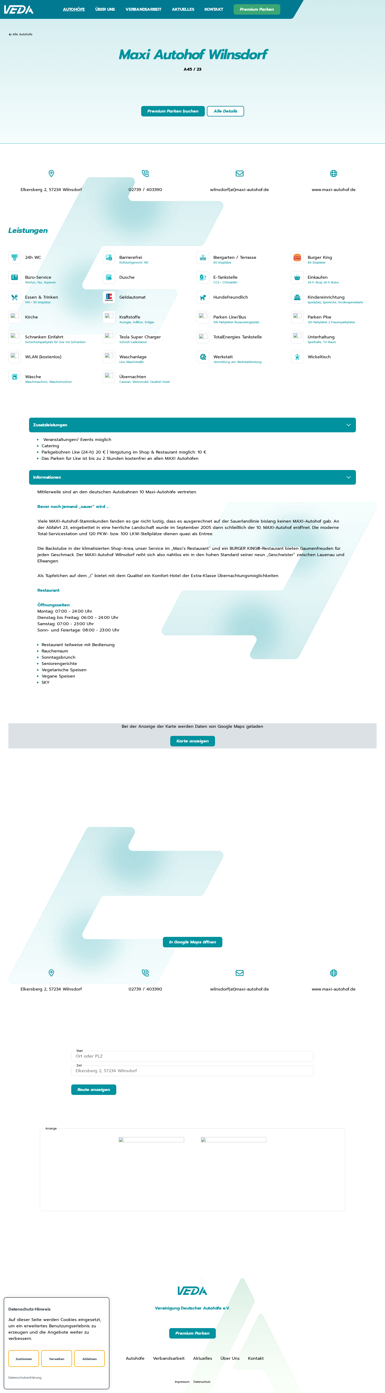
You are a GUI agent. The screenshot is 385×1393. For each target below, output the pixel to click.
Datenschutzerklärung (24, 1377)
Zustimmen (24, 1359)
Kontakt (214, 9)
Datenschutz (202, 1382)
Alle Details (225, 111)
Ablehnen (89, 1359)
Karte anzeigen (193, 741)
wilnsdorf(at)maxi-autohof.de (239, 190)
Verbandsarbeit (143, 9)
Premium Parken (257, 9)
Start (79, 1051)
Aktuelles (183, 9)
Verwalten (56, 1359)
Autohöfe (74, 9)
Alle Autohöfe (22, 34)
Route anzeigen (94, 1090)
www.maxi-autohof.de (334, 190)
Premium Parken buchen (173, 111)
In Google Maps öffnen (192, 942)
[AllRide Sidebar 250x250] (151, 1169)
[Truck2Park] (233, 1169)
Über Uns (105, 9)
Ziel (79, 1066)
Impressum (182, 1382)
